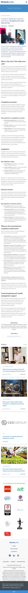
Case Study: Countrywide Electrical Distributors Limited (12, 437)
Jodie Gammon (7, 408)
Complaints (12, 561)
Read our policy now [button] (15, 587)
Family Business (6, 399)
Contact (14, 546)
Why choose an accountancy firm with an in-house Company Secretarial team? (14, 370)
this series (5, 48)
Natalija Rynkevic (7, 374)
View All (25, 344)
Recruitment (14, 551)
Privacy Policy (6, 561)
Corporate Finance (5, 15)
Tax (3, 433)
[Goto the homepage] (7, 2)
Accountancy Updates (8, 366)
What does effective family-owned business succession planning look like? (14, 470)
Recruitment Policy (21, 561)
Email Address (14, 333)
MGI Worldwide (14, 548)
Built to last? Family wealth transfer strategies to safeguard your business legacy (13, 403)
